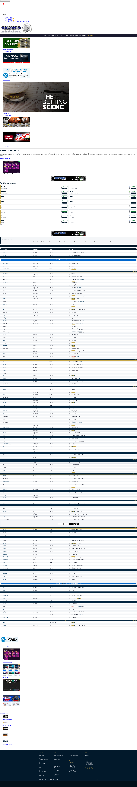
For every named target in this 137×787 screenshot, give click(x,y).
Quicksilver (4, 529)
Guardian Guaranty (6, 427)
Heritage (71, 191)
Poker (61, 35)
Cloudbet (4, 372)
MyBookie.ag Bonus (8, 17)
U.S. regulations (56, 770)
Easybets (4, 389)
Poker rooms (58, 779)
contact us (56, 154)
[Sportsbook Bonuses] (16, 47)
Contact (84, 35)
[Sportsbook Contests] (16, 126)
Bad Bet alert (81, 614)
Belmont (4, 276)
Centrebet (4, 367)
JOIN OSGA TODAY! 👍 (9, 18)
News (76, 35)
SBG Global (4, 538)
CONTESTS (7, 130)
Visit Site (65, 186)
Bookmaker (3, 186)
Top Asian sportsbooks (42, 772)
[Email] (89, 768)
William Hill (4, 615)
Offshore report (56, 767)
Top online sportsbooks (42, 758)
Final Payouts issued (81, 301)
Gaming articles (56, 771)
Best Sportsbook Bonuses (5, 158)
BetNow (2, 211)
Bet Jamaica (5, 288)
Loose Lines (5, 468)
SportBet (4, 546)
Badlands (4, 274)
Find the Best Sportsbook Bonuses (8, 49)
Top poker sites (71, 754)
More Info (78, 265)
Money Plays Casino (6, 481)
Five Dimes (4, 403)
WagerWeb (4, 612)
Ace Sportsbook (5, 263)
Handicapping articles (72, 767)
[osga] (11, 33)
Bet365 (4, 354)
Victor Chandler (5, 595)
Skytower (4, 545)
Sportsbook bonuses (42, 760)
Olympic (4, 503)
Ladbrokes (4, 462)
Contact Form (35, 487)
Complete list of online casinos (58, 755)
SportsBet (4, 548)
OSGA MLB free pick (72, 770)
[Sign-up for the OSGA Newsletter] (16, 78)
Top (97, 779)
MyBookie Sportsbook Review (7, 731)
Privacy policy (57, 781)
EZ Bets (4, 394)
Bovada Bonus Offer (8, 19)
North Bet (4, 497)
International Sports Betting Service (8, 444)
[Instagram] (92, 768)
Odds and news (71, 763)
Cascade (4, 364)
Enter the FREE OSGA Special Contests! (9, 128)
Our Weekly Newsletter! (6, 80)
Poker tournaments (72, 758)
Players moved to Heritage (78, 288)
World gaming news (57, 773)
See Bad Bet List (80, 323)
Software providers (57, 759)
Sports (66, 35)
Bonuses (45, 779)
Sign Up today (64, 259)
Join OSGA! (90, 35)
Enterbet (4, 391)
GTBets (2, 201)
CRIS (2, 206)
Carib (4, 362)
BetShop (4, 315)
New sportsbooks (41, 756)
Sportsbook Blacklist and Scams (7, 144)
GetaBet (4, 413)
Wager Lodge (5, 609)
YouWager (71, 196)
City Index (4, 370)
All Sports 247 (5, 266)
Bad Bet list (18, 154)
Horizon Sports (5, 433)
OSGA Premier (74, 269)
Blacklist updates (56, 775)
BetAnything (3, 191)
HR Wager (4, 435)
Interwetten (4, 448)
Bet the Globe (5, 318)
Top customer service (42, 763)
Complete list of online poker (73, 755)
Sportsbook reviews (42, 754)
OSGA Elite (73, 298)
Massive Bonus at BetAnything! (7, 662)
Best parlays (40, 766)
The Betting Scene (8, 115)
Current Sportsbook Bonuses (5, 646)
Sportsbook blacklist (42, 775)
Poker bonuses (71, 756)
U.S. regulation (49, 779)
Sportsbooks (51, 35)
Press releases (56, 774)
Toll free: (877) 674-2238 (89, 764)
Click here (79, 606)
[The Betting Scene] (36, 111)
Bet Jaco (4, 291)
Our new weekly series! (6, 113)
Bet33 (4, 353)
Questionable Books (81, 279)
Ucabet (4, 587)
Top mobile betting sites (42, 771)
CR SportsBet (5, 378)
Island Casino (5, 449)
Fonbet (4, 405)
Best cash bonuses (42, 755)
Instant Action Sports (6, 443)
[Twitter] (87, 768)
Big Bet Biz (4, 334)
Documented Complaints (81, 296)
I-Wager (4, 451)
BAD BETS (7, 146)
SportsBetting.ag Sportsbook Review (8, 744)
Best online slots (56, 756)
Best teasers (41, 764)
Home (45, 35)
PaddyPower (5, 506)
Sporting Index (5, 554)
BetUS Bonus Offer (5, 677)
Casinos (54, 779)
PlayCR (4, 516)
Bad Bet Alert (79, 291)
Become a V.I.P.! (87, 754)
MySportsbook (5, 489)
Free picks (70, 769)
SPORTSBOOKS (8, 51)
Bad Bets (82, 255)
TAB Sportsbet (5, 571)
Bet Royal (4, 314)
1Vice (3, 252)
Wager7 (4, 608)
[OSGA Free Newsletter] (9, 641)
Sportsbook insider (57, 769)
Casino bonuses (56, 758)
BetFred (4, 285)
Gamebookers (5, 410)
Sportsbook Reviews (4, 713)
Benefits (86, 756)
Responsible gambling (72, 765)
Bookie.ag (71, 211)
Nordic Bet (4, 495)
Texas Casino (5, 573)
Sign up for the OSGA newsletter (59, 763)
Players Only (5, 517)
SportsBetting (72, 206)
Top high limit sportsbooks (43, 770)
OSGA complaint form (72, 762)
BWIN (4, 351)
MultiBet (4, 483)
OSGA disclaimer (61, 781)
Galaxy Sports (5, 408)
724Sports (4, 255)
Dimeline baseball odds (72, 771)
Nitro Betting (5, 494)
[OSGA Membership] (16, 62)
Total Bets (4, 579)
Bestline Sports (5, 277)
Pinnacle (4, 513)
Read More (81, 465)
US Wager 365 (5, 590)
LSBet (4, 470)
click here (77, 356)
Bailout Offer (79, 287)
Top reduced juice (41, 767)
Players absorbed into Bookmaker (76, 331)
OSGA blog (55, 765)
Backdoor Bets (5, 273)
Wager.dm (4, 603)
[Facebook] (85, 768)
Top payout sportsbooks (42, 762)
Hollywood (4, 432)
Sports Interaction (6, 562)
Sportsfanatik (5, 551)
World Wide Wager (6, 617)
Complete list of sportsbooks (43, 759)
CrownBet (4, 376)
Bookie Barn (5, 343)
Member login (87, 755)
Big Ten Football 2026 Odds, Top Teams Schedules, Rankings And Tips (17, 21)
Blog (80, 35)
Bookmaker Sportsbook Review (7, 719)
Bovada (71, 220)
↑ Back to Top (134, 271)
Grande (4, 424)
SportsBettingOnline (6, 557)
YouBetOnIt (4, 623)
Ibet (3, 440)
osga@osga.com (88, 766)
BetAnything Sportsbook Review (7, 725)
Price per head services (72, 766)
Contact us (96, 781)
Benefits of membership (90, 781)
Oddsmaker (4, 502)
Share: (1, 224)
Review (65, 188)
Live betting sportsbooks (42, 776)
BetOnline (71, 186)
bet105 (2, 220)
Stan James (5, 565)
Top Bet (4, 576)
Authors (71, 35)
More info (80, 361)
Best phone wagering (42, 768)
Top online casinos (57, 754)
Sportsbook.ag (5, 559)
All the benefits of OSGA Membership (8, 64)
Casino (56, 35)
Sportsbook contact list (42, 774)
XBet (70, 215)
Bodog (2, 215)
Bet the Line (5, 320)
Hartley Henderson (57, 766)
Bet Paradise (5, 304)
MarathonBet (5, 476)
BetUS (2, 196)
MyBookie (71, 201)
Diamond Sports (5, 381)
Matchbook (4, 475)
